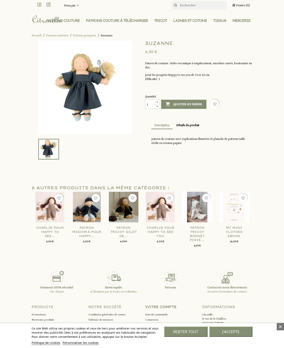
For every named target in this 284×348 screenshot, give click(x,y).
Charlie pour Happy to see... (50, 232)
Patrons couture (63, 20)
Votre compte (161, 307)
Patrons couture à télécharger (117, 20)
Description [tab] (161, 125)
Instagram (48, 4)
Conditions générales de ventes (107, 314)
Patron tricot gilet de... (123, 232)
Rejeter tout (185, 331)
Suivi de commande (156, 314)
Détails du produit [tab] (187, 125)
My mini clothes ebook (234, 232)
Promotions (39, 314)
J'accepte (231, 331)
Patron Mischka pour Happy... (86, 232)
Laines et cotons (190, 20)
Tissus (219, 20)
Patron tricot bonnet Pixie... (197, 234)
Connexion (151, 319)
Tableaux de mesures (100, 319)
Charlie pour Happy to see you (160, 232)
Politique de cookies (46, 343)
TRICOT (160, 20)
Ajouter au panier (183, 104)
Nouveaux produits (43, 319)
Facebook (39, 4)
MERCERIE (241, 20)
